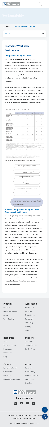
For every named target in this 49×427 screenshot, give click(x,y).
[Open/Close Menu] (45, 4)
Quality (7, 364)
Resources (8, 338)
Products (8, 304)
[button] (24, 33)
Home (8, 27)
